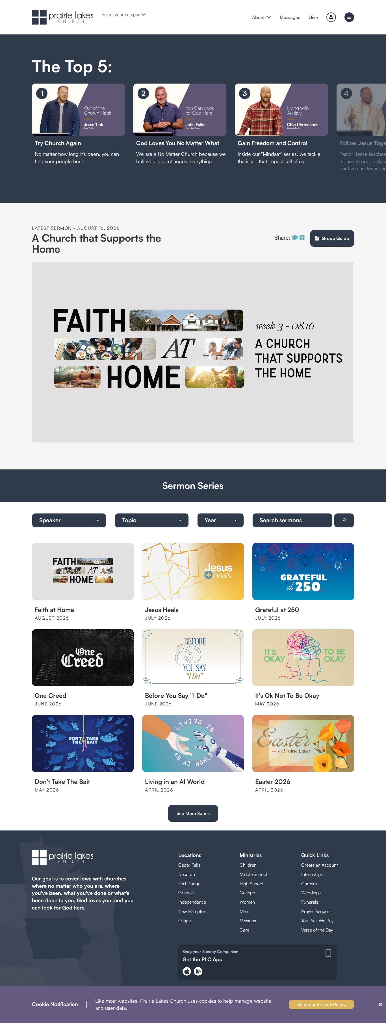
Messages (290, 17)
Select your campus (121, 14)
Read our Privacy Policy (321, 1004)
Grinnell (186, 892)
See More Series (193, 813)
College (247, 892)
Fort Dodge (189, 883)
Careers (309, 883)
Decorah (186, 874)
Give (313, 17)
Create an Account (319, 865)
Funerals (309, 902)
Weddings (311, 892)
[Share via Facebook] (302, 237)
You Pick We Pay (317, 920)
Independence (192, 902)
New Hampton (192, 911)
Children (248, 865)
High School (251, 883)
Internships (312, 874)
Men (244, 911)
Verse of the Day (317, 930)
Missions (248, 920)
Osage (184, 920)
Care (244, 930)
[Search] (344, 520)
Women (247, 902)
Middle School (253, 874)
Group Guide (335, 238)
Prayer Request (316, 911)
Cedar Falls (189, 865)
